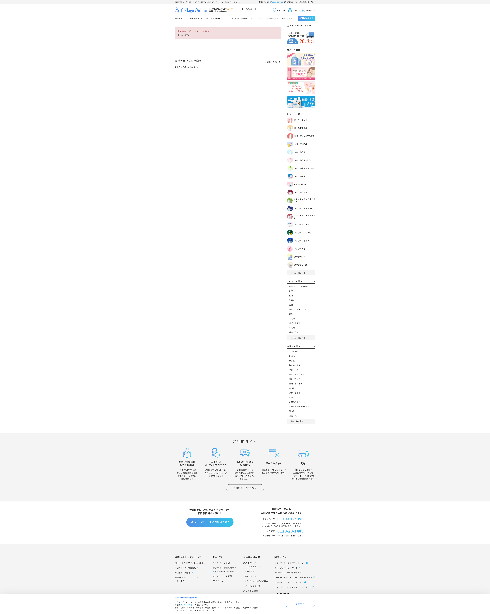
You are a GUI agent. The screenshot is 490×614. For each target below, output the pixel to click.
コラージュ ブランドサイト (286, 567)
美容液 (292, 300)
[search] (242, 9)
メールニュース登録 (222, 576)
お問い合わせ (287, 18)
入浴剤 (292, 318)
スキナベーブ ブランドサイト (287, 572)
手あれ (292, 360)
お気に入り (281, 10)
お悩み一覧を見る (296, 421)
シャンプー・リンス (297, 309)
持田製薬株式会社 (182, 572)
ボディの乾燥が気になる (299, 406)
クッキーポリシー (187, 605)
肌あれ (292, 411)
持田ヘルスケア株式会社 (185, 567)
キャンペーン (216, 18)
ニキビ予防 (294, 351)
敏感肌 (292, 388)
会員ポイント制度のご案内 (256, 581)
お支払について (251, 576)
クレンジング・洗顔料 (298, 286)
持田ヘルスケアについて (251, 18)
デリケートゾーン (296, 374)
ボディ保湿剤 (294, 323)
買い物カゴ (310, 10)
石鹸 (291, 304)
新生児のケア (295, 402)
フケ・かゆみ (295, 392)
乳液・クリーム (295, 295)
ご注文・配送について (254, 566)
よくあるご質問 (272, 18)
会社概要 (180, 581)
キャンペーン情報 (221, 562)
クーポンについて (252, 586)
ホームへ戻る (183, 35)
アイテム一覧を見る (296, 337)
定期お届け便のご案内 (224, 571)
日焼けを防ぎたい (296, 383)
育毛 (291, 314)
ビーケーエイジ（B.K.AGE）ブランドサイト (293, 577)
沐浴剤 (292, 327)
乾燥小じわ (294, 356)
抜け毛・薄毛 (295, 365)
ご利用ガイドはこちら (245, 487)
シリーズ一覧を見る (296, 272)
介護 (291, 397)
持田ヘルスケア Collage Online (190, 562)
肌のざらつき (295, 379)
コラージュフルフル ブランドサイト (289, 563)
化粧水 (292, 291)
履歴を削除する (274, 62)
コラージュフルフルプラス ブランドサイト (292, 587)
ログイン (296, 10)
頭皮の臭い (294, 415)
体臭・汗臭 (294, 370)
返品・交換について (253, 571)
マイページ (218, 580)
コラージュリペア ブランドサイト (288, 582)
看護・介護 (294, 332)
